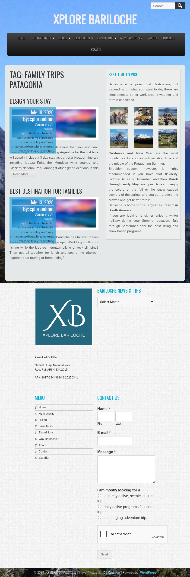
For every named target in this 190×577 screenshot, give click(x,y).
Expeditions (105, 37)
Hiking (63, 37)
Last (118, 423)
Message (106, 452)
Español (96, 49)
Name (103, 409)
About (152, 37)
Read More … (22, 174)
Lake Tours (82, 37)
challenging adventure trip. (125, 518)
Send (104, 554)
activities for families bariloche (35, 137)
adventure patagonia (33, 142)
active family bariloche (40, 133)
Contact (169, 37)
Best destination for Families (46, 191)
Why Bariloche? (131, 37)
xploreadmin (42, 119)
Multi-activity (41, 37)
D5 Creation (111, 572)
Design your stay (30, 101)
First (100, 423)
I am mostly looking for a (118, 490)
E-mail (104, 433)
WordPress (148, 572)
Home (21, 37)
